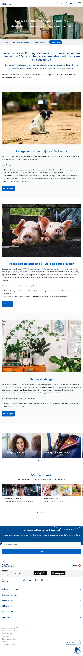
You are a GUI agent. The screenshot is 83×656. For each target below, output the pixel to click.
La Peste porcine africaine (21, 42)
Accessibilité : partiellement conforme (13, 631)
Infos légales (7, 612)
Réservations (7, 601)
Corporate (6, 618)
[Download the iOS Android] (57, 573)
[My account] (62, 3)
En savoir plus (8, 188)
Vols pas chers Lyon (10, 589)
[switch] (58, 3)
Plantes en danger (40, 42)
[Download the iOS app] (39, 573)
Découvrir (7, 304)
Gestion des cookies (8, 644)
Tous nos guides (56, 42)
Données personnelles (9, 639)
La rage (6, 42)
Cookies (4, 642)
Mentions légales (7, 633)
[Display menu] (79, 3)
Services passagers (10, 595)
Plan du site (5, 636)
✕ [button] (79, 642)
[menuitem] (58, 3)
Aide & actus (7, 606)
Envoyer (41, 551)
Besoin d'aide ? (72, 642)
